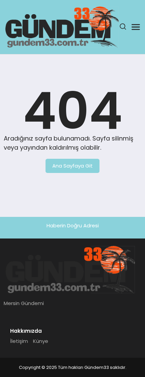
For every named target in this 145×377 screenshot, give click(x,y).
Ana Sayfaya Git (72, 165)
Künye (40, 341)
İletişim (19, 341)
